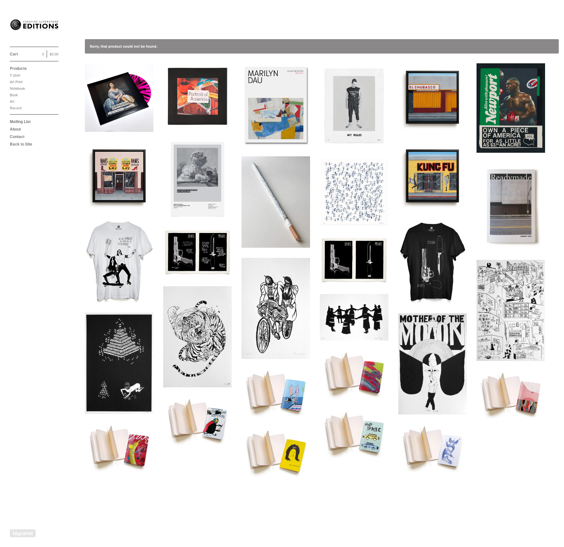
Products (18, 68)
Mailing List (20, 121)
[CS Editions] (34, 27)
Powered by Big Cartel (23, 533)
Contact (17, 136)
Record (16, 107)
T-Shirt (15, 75)
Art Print (16, 81)
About (15, 129)
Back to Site (21, 144)
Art (12, 101)
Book (14, 94)
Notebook (17, 88)
